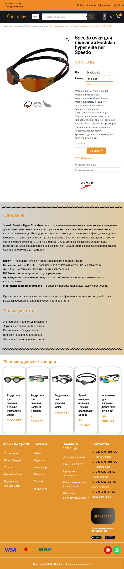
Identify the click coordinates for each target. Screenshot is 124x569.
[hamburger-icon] (35, 16)
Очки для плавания (36, 26)
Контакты (91, 5)
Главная (6, 26)
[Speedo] (87, 185)
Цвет (78, 72)
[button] (67, 39)
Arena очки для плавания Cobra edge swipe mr (108, 403)
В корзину (96, 151)
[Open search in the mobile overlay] (68, 16)
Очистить (90, 84)
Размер (79, 78)
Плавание (18, 26)
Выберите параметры (16, 425)
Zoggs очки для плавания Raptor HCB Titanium (37, 403)
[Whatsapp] (117, 550)
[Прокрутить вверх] (111, 562)
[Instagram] (108, 550)
